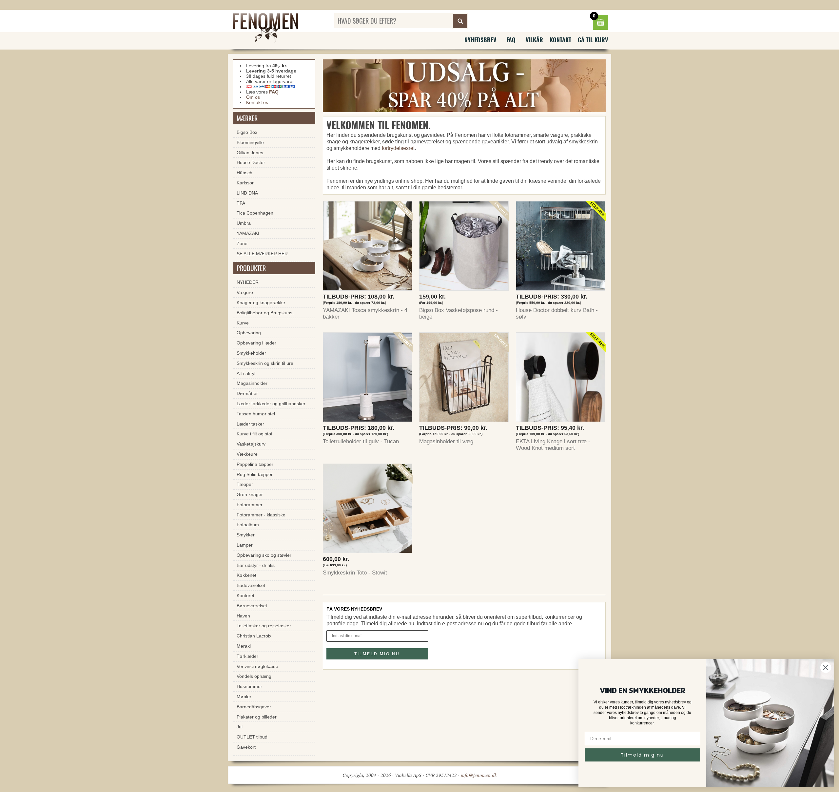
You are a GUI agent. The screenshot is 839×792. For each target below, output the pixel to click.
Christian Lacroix (254, 635)
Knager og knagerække (261, 302)
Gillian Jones (250, 152)
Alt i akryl (246, 373)
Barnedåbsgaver (254, 706)
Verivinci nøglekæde (257, 666)
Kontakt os (257, 102)
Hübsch (244, 172)
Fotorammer (250, 504)
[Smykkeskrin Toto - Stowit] (368, 510)
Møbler (244, 696)
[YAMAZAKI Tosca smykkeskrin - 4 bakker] (368, 247)
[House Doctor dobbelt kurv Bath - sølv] (561, 247)
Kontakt (560, 39)
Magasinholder (252, 383)
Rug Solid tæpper (255, 474)
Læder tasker (250, 424)
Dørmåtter (247, 393)
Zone (242, 243)
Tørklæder (247, 656)
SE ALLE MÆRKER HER (262, 253)
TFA (241, 203)
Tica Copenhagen (255, 213)
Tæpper (245, 484)
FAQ (511, 39)
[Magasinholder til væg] (464, 378)
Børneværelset (252, 605)
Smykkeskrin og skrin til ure (265, 363)
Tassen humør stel (256, 413)
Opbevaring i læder (256, 342)
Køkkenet (246, 575)
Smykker (246, 534)
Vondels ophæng (254, 676)
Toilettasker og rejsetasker (264, 625)
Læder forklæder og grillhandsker (271, 403)
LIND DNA (247, 193)
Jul (240, 726)
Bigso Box (247, 132)
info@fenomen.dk (479, 775)
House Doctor (251, 162)
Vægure (245, 292)
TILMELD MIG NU (377, 654)
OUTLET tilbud (252, 737)
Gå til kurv (593, 39)
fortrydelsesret (398, 148)
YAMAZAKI (248, 233)
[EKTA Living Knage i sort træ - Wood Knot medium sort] (561, 378)
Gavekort (246, 747)
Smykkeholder (251, 353)
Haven (243, 615)
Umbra (244, 223)
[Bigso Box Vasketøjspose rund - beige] (464, 247)
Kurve (243, 322)
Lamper (245, 545)
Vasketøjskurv (251, 444)
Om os (253, 97)
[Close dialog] (825, 667)
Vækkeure (247, 454)
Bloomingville (250, 142)
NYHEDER (248, 282)
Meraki (244, 646)
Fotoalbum (248, 524)
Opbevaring (249, 332)
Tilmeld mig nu (642, 755)
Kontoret (245, 595)
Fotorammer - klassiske (261, 514)
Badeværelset (251, 585)
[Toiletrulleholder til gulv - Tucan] (368, 378)
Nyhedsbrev (480, 39)
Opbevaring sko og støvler (264, 555)
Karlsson (246, 182)
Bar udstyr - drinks (256, 565)
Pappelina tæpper (255, 464)
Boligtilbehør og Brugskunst (265, 312)
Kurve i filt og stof (254, 433)
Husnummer (249, 686)
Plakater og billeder (257, 716)
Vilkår (534, 39)
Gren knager (250, 494)
